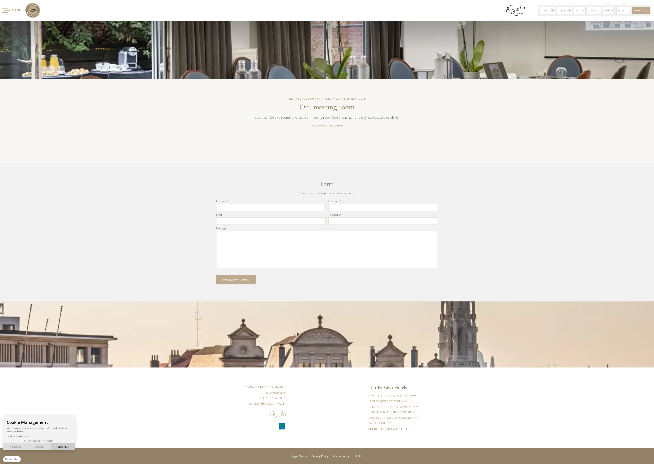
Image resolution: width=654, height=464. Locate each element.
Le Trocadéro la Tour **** (388, 401)
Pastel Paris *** (380, 423)
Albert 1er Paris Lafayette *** (390, 428)
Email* (219, 215)
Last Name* (334, 201)
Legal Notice (299, 456)
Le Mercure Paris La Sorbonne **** (394, 418)
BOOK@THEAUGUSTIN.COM (267, 403)
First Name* (222, 201)
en (361, 456)
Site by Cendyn (341, 456)
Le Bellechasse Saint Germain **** (393, 412)
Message (221, 228)
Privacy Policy (319, 456)
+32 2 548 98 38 (276, 398)
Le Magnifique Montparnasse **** (393, 407)
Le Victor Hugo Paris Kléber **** (392, 396)
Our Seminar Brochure (327, 125)
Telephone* (334, 215)
